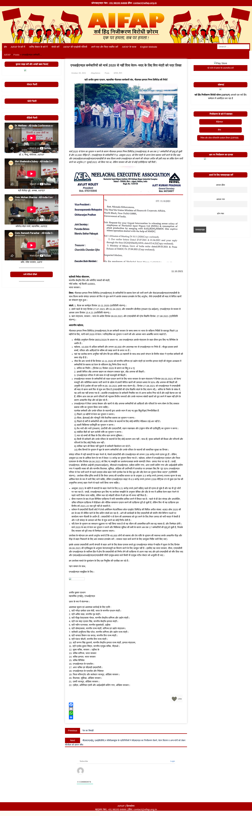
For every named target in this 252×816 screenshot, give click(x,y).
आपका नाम (220, 199)
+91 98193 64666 (118, 3)
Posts (107, 73)
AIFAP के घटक (129, 47)
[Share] (126, 717)
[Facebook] (126, 705)
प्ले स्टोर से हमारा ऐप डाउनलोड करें (220, 68)
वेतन (120, 73)
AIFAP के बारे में (18, 47)
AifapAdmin (95, 73)
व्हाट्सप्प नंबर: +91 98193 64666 (110, 809)
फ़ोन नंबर (220, 213)
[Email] (126, 709)
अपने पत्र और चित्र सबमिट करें (104, 47)
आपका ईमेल (220, 185)
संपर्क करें (55, 47)
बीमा (219, 130)
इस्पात (116, 73)
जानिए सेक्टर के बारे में (38, 47)
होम (5, 47)
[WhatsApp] (126, 713)
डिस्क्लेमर (130, 806)
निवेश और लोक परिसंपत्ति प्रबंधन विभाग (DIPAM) (219, 138)
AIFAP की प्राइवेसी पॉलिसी (75, 47)
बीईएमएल (219, 122)
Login (172, 761)
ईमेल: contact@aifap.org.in (142, 809)
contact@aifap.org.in (145, 3)
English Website (148, 47)
